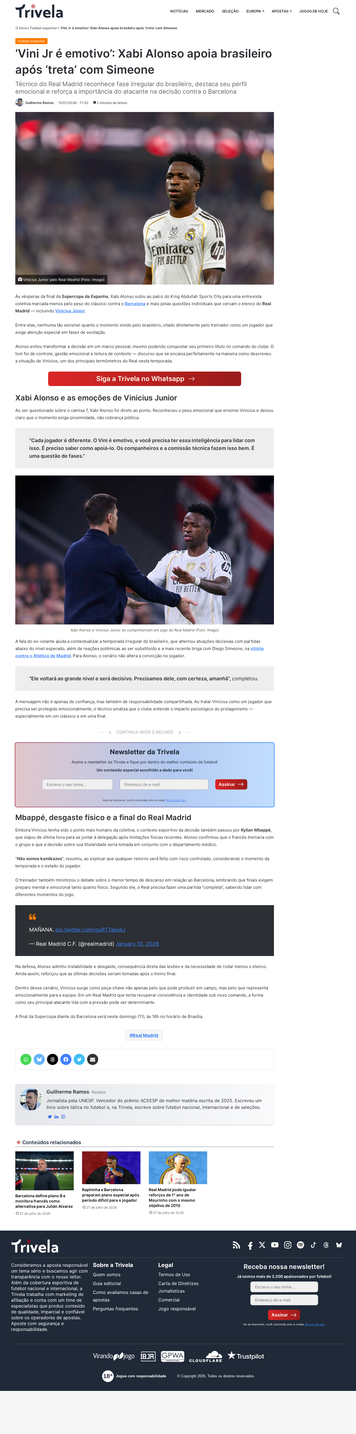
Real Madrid (145, 1035)
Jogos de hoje (313, 11)
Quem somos (106, 1274)
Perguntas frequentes (115, 1308)
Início (23, 28)
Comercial (169, 1300)
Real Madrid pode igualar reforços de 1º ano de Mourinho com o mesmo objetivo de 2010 (172, 1197)
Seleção (230, 11)
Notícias (179, 11)
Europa (253, 11)
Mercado (205, 11)
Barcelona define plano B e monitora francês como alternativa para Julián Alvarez (44, 1201)
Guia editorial (107, 1283)
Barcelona (135, 303)
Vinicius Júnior (70, 310)
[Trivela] (39, 11)
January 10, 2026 (137, 944)
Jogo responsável (177, 1308)
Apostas (280, 11)
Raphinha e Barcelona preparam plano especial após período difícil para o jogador (110, 1195)
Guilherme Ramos (67, 1092)
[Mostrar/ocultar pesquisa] (336, 11)
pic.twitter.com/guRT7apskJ (90, 930)
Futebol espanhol (43, 28)
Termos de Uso (176, 800)
